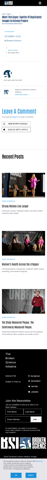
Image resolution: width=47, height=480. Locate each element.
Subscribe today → (22, 94)
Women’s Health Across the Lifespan (20, 264)
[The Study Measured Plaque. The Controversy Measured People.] (23, 290)
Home (4, 14)
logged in (15, 117)
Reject (31, 475)
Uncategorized (9, 31)
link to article (13, 50)
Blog (8, 14)
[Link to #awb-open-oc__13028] (40, 3)
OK (16, 475)
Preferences (39, 461)
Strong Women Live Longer (15, 206)
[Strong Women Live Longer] (23, 174)
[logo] (8, 2)
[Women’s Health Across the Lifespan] (23, 232)
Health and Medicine (8, 201)
